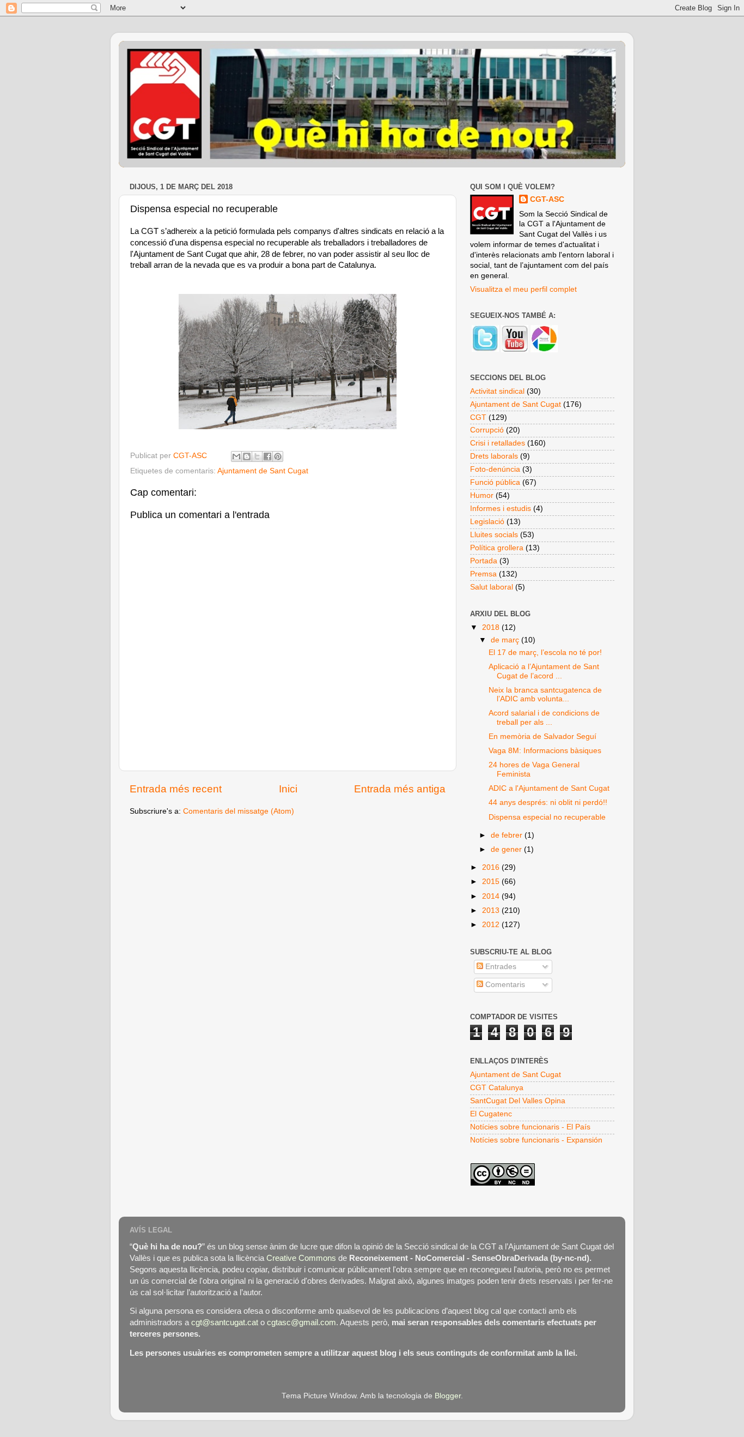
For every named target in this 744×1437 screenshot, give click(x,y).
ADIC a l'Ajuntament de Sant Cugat (549, 788)
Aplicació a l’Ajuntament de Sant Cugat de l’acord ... (544, 671)
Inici (288, 789)
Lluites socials (494, 535)
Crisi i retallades (497, 443)
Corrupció (487, 430)
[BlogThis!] (246, 456)
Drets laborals (494, 456)
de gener (507, 849)
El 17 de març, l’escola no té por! (545, 652)
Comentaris (504, 985)
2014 (492, 896)
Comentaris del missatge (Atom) (238, 811)
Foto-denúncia (495, 469)
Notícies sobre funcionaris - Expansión (536, 1140)
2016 (492, 867)
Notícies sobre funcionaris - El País (530, 1127)
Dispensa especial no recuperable (547, 817)
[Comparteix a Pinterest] (277, 456)
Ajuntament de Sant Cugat (262, 471)
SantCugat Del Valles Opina (517, 1101)
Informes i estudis (500, 508)
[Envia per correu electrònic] (236, 456)
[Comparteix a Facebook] (267, 456)
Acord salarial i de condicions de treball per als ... (544, 717)
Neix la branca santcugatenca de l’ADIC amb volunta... (545, 694)
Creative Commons (301, 1258)
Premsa (483, 574)
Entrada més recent (176, 789)
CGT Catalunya (496, 1088)
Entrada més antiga (400, 789)
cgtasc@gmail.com (301, 1322)
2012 (492, 925)
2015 (492, 881)
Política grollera (496, 548)
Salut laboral (491, 587)
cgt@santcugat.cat (224, 1322)
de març (506, 640)
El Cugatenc (491, 1114)
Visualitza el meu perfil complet (523, 289)
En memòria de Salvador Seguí (542, 736)
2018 (492, 627)
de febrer (508, 835)
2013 (492, 910)
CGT (478, 417)
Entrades (499, 967)
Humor (481, 495)
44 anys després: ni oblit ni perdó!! (548, 802)
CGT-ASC (547, 199)
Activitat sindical (497, 391)
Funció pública (495, 482)
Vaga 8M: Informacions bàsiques (545, 751)
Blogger (448, 1396)
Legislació (487, 522)
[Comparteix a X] (257, 456)
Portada (483, 561)
